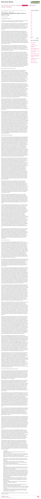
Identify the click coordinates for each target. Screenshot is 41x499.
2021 (2, 5)
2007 (31, 14)
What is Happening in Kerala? (35, 53)
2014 (31, 25)
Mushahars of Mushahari (34, 62)
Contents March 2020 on (31, 5)
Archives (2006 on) (25, 5)
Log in (5, 497)
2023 (7, 5)
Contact (8, 497)
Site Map (2, 497)
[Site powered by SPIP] (38, 497)
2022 (4, 5)
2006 (31, 12)
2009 (31, 17)
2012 (9, 10)
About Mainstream (18, 5)
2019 (31, 33)
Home (2, 10)
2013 (31, 23)
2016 (31, 28)
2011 (31, 20)
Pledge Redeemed (33, 42)
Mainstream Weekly (7, 2)
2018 (31, 31)
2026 (14, 5)
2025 (12, 5)
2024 (9, 5)
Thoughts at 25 (33, 44)
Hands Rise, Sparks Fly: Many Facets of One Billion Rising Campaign (35, 56)
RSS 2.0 (10, 497)
